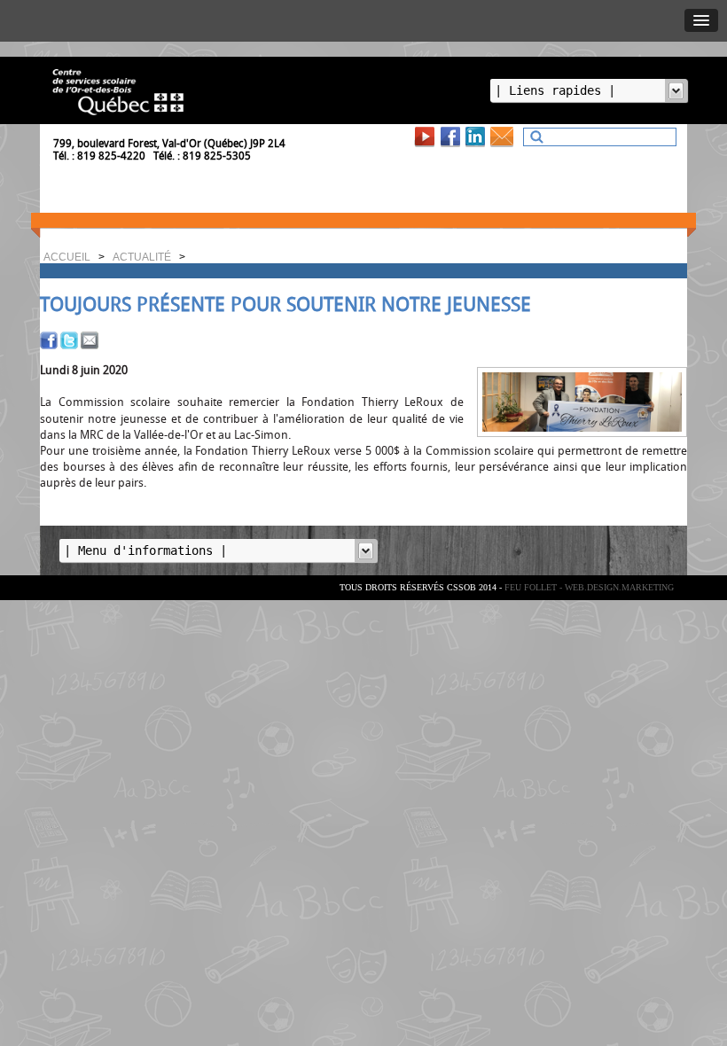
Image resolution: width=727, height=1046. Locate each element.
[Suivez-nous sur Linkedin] (477, 136)
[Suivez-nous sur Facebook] (452, 136)
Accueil (66, 257)
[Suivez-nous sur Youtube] (427, 136)
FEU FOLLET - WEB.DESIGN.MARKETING (589, 587)
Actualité (142, 257)
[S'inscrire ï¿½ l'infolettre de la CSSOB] (504, 136)
